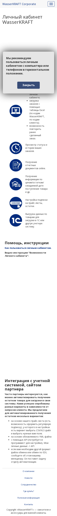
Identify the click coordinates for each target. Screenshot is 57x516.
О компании (28, 471)
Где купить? (28, 491)
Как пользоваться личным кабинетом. (28, 247)
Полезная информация (28, 497)
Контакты (28, 504)
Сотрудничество (28, 484)
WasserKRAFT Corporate (19, 4)
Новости (28, 478)
